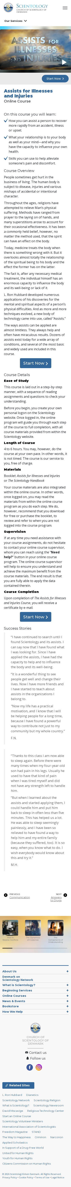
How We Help (12, 1011)
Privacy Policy (9, 1177)
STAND (36, 1131)
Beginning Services (17, 990)
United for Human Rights (17, 1153)
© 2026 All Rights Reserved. (31, 1174)
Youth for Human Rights (17, 1158)
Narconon (56, 1137)
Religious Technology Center (45, 1110)
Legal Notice (57, 1177)
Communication (19, 897)
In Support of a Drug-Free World (23, 1147)
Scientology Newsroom (48, 1105)
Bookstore (10, 1006)
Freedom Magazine (15, 1131)
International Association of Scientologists (29, 1126)
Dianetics (32, 1094)
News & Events (13, 1001)
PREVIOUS (14, 894)
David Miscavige (12, 1110)
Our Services (13, 20)
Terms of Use (42, 1177)
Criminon (40, 1137)
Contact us (37, 1053)
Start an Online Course (16, 1116)
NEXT (59, 894)
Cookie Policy (26, 1177)
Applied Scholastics (14, 1142)
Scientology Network (16, 1100)
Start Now (54, 78)
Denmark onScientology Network (17, 978)
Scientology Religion (47, 1100)
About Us (9, 971)
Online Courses (14, 996)
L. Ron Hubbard (12, 1094)
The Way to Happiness (16, 1137)
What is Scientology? (18, 985)
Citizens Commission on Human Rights (26, 1163)
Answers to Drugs (56, 899)
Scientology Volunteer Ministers (22, 1121)
